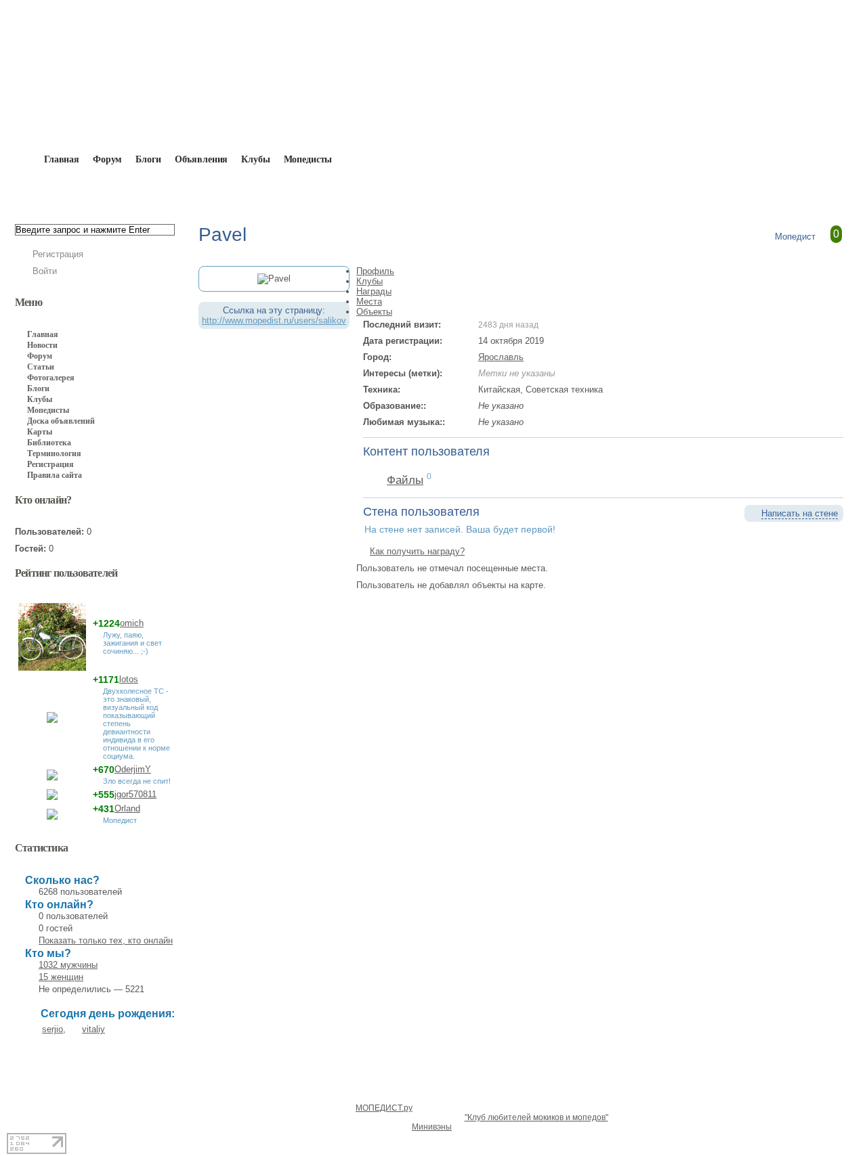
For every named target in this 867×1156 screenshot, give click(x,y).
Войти (45, 271)
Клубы (255, 159)
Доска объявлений (61, 421)
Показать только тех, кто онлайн (106, 940)
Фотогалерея (51, 377)
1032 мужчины (68, 965)
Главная (92, 190)
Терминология (54, 453)
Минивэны (432, 1127)
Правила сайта (54, 475)
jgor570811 (135, 794)
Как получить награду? (417, 551)
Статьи (40, 367)
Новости (42, 345)
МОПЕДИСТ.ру (384, 1108)
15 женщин (61, 977)
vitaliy (93, 1029)
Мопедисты (308, 159)
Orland (127, 808)
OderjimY (132, 769)
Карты (39, 432)
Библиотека (49, 442)
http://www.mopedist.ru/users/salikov (274, 320)
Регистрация (58, 254)
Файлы (405, 480)
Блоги (148, 159)
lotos (128, 679)
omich (132, 623)
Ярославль (501, 357)
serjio (52, 1029)
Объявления (201, 159)
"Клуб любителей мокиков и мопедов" (536, 1117)
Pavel (209, 190)
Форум (107, 159)
